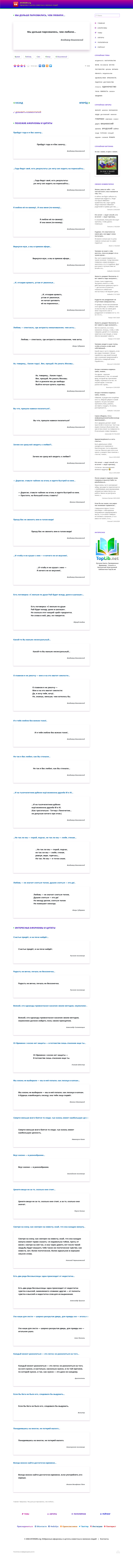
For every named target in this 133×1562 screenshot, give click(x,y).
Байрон (116, 129)
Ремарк (112, 137)
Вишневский (62, 57)
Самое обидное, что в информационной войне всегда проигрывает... (107, 418)
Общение (98, 96)
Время (17, 57)
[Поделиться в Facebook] (43, 66)
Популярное (103, 42)
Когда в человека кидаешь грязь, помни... (105, 370)
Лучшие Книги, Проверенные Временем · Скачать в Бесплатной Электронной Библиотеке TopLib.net (107, 566)
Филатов (105, 110)
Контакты (104, 1539)
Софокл (115, 119)
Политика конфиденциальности (23, 1552)
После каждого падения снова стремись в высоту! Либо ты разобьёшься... (106, 480)
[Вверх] (118, 1552)
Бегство (112, 65)
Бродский (107, 128)
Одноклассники (69, 1526)
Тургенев (103, 133)
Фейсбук (54, 1526)
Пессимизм (104, 65)
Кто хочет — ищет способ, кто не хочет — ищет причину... (106, 216)
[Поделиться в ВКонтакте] (40, 66)
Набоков (113, 114)
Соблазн (112, 91)
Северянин (108, 119)
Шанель (98, 129)
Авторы (101, 38)
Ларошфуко (113, 110)
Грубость (98, 87)
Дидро (97, 124)
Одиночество (109, 87)
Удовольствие (100, 78)
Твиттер (85, 1526)
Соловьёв (105, 137)
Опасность (111, 78)
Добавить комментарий (28, 112)
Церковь (108, 69)
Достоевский (104, 114)
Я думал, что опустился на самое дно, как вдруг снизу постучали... (105, 234)
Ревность (98, 73)
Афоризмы (102, 28)
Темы (100, 33)
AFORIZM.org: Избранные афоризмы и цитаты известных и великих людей (63, 1539)
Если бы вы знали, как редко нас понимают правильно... (106, 504)
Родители (98, 82)
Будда (97, 114)
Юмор (47, 57)
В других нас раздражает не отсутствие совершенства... (105, 301)
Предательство (107, 73)
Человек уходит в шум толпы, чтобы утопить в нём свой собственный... (106, 346)
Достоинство (108, 82)
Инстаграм (97, 1526)
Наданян (98, 137)
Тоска (97, 91)
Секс (38, 57)
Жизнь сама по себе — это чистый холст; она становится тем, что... (106, 191)
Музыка (115, 69)
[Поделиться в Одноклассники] (47, 66)
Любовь (28, 57)
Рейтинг (101, 47)
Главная (101, 23)
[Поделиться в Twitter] (50, 66)
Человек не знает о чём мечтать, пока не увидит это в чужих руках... (106, 253)
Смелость (104, 91)
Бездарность (99, 60)
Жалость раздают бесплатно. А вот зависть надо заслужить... (106, 277)
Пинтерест (111, 1526)
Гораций (111, 133)
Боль (97, 65)
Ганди (97, 133)
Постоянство (100, 69)
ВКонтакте (42, 1526)
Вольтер (98, 110)
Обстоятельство (110, 60)
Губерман (99, 119)
